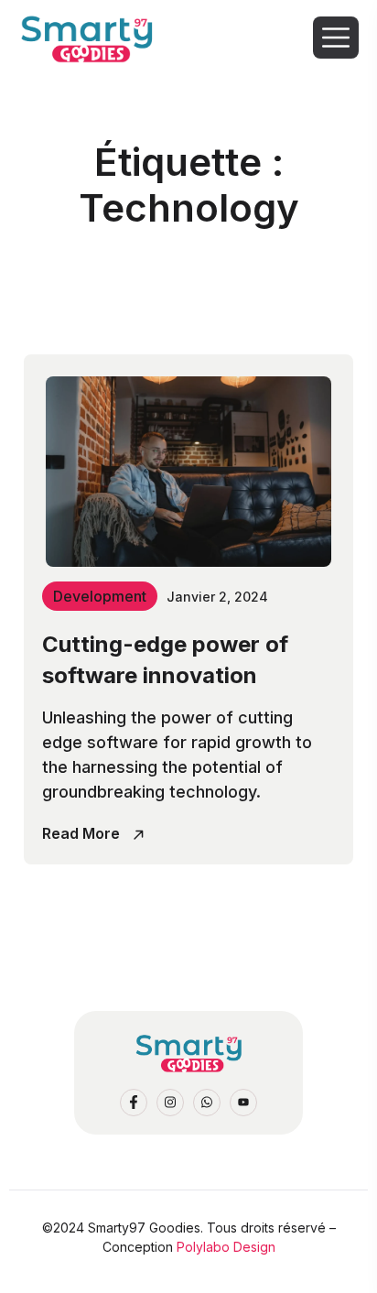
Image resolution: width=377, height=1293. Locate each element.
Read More (83, 833)
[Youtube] (243, 1102)
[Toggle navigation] (337, 37)
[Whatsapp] (207, 1102)
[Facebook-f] (133, 1102)
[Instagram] (170, 1102)
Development (99, 596)
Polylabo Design (226, 1247)
